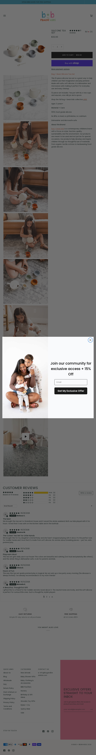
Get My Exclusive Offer (71, 391)
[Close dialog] (90, 340)
